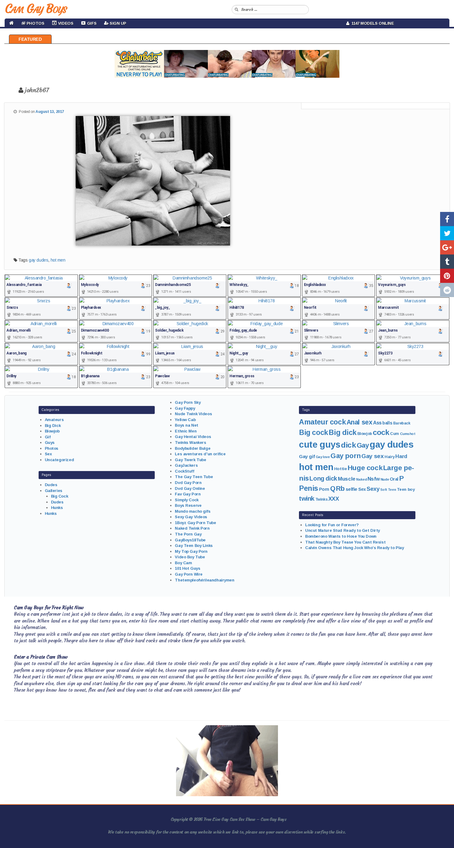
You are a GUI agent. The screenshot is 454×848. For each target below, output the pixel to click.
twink (306, 498)
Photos (51, 448)
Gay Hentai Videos (193, 436)
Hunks (57, 507)
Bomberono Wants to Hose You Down (340, 536)
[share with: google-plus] (447, 247)
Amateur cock (322, 422)
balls (387, 422)
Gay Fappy (185, 408)
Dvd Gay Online (190, 488)
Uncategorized (59, 459)
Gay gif (307, 456)
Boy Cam (183, 563)
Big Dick (53, 425)
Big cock (313, 432)
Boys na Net (186, 425)
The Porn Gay (188, 534)
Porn (324, 489)
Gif (48, 437)
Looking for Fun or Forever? (332, 525)
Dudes (51, 484)
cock (381, 432)
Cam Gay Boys (35, 8)
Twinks (321, 499)
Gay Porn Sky (187, 402)
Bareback (401, 423)
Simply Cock (186, 500)
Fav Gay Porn (187, 494)
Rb (340, 488)
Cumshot (407, 434)
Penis (308, 488)
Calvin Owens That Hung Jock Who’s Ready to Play (354, 547)
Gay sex (372, 456)
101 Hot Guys (187, 568)
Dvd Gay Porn (188, 482)
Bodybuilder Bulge (192, 448)
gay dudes (38, 260)
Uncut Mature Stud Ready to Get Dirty (342, 530)
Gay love (323, 457)
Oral (394, 479)
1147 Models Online (371, 23)
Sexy (373, 489)
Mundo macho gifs (192, 511)
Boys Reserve (188, 505)
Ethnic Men (185, 431)
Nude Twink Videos (193, 414)
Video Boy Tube (190, 557)
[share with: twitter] (447, 233)
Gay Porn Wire (189, 574)
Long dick (323, 478)
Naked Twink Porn (192, 528)
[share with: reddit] (447, 290)
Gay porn (345, 456)
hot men (58, 260)
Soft (383, 489)
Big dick (342, 432)
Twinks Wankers (190, 442)
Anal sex (359, 422)
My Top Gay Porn (191, 551)
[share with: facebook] (447, 219)
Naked (361, 479)
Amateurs (54, 419)
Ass (377, 422)
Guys (50, 442)
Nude (384, 479)
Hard (401, 456)
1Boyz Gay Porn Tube (195, 522)
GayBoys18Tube (190, 540)
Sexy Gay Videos (191, 517)
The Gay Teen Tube (194, 476)
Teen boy (406, 489)
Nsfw (374, 479)
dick (348, 445)
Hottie (340, 468)
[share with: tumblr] (447, 261)
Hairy (390, 456)
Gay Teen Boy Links (193, 545)
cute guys (319, 444)
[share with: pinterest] (447, 276)
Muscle (346, 479)
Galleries (53, 490)
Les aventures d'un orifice (200, 454)
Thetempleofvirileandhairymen (204, 580)
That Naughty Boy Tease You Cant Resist (345, 542)
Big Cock (59, 496)
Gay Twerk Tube (190, 459)
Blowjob (52, 431)
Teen (392, 489)
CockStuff (184, 471)
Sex (48, 454)
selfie (351, 489)
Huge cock (364, 468)
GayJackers (186, 465)
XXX (333, 499)
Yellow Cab (185, 419)
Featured (30, 39)
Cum (394, 434)
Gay (363, 445)
